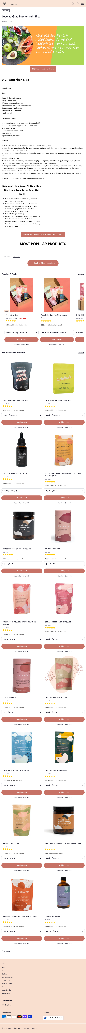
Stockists (5, 971)
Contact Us (6, 980)
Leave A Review (7, 977)
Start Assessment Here (43, 68)
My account (6, 993)
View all (81, 274)
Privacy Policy (7, 984)
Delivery (5, 974)
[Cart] (77, 3)
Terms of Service (8, 987)
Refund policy (7, 990)
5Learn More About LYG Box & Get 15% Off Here (43, 234)
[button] (11, 321)
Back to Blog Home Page (44, 263)
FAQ (3, 967)
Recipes (6, 11)
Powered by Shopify (30, 1028)
